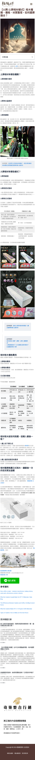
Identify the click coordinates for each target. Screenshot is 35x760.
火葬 (16, 66)
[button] (32, 57)
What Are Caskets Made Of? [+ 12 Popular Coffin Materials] (16, 609)
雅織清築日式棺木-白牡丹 (27, 266)
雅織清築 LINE (4, 575)
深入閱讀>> (2, 642)
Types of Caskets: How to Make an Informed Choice (14, 612)
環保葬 (26, 445)
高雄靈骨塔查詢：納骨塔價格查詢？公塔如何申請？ (17, 672)
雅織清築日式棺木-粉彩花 (18, 317)
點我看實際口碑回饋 (5, 571)
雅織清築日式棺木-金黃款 (8, 266)
